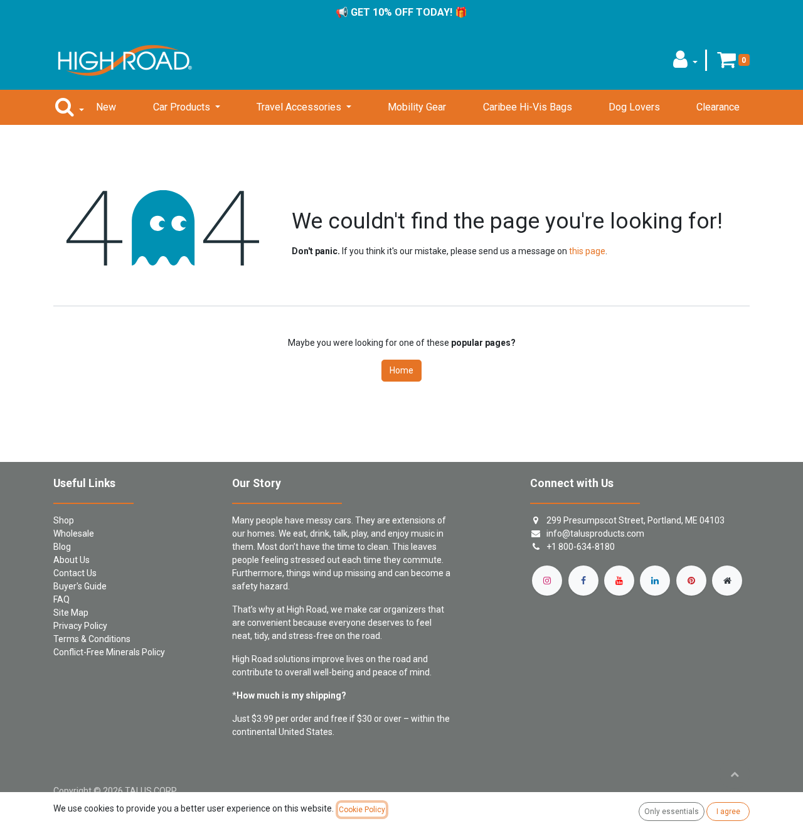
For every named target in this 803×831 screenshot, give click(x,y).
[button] (685, 63)
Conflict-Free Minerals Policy (109, 652)
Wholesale (73, 533)
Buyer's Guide (80, 586)
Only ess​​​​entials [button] (671, 811)
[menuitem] (106, 107)
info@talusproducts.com (595, 533)
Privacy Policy (80, 626)
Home (401, 370)
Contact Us (75, 573)
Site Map (70, 613)
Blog (62, 547)
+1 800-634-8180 (580, 547)
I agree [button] (728, 811)
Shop (63, 520)
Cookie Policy (362, 809)
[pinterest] (691, 581)
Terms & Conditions (91, 639)
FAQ (61, 599)
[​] (547, 581)
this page (587, 251)
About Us (71, 560)
